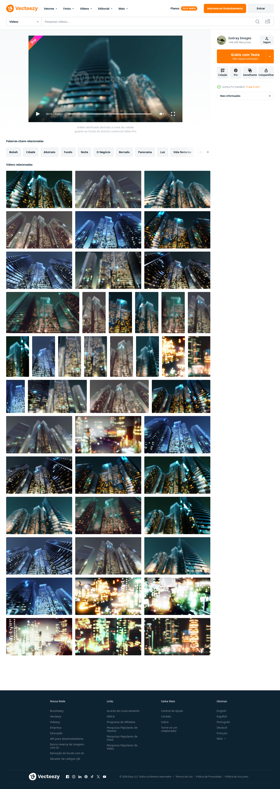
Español (222, 716)
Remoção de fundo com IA (67, 753)
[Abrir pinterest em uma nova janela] (86, 776)
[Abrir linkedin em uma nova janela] (79, 776)
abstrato (49, 152)
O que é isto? (253, 86)
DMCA (111, 716)
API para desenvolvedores (67, 739)
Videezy (55, 722)
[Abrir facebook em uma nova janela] (67, 776)
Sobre (165, 722)
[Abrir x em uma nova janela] (98, 776)
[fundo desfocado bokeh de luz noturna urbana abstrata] (199, 312)
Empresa (55, 727)
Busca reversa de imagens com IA (67, 745)
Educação (56, 733)
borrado (124, 152)
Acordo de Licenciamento (123, 711)
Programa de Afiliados (121, 722)
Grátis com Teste (245, 56)
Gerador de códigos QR (65, 759)
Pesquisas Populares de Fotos (122, 738)
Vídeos (84, 8)
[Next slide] (204, 152)
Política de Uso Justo (236, 776)
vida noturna (182, 152)
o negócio (103, 152)
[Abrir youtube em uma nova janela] (104, 776)
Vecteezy (55, 716)
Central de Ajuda (172, 711)
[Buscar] (257, 21)
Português (223, 722)
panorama (145, 152)
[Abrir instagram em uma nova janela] (73, 776)
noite (84, 152)
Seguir (267, 42)
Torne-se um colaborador (169, 729)
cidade (30, 152)
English (221, 711)
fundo (68, 152)
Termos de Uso (184, 776)
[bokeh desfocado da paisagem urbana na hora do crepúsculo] (173, 356)
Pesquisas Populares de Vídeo (122, 746)
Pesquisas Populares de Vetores (122, 729)
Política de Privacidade (208, 776)
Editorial (103, 8)
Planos (175, 8)
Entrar (261, 8)
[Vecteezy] (22, 8)
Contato (166, 716)
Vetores (49, 8)
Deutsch (222, 727)
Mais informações (230, 96)
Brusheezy (57, 711)
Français (222, 733)
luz (162, 152)
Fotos (67, 8)
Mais (122, 8)
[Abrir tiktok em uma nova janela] (92, 776)
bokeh (13, 152)
